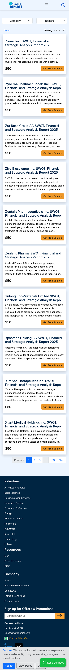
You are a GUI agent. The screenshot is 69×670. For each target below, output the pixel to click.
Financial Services (14, 518)
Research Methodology (17, 585)
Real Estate (10, 534)
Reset (7, 30)
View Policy (25, 665)
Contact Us (10, 590)
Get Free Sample (52, 68)
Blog (6, 556)
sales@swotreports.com (17, 633)
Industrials (9, 528)
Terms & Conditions (14, 595)
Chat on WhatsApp (19, 638)
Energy (8, 513)
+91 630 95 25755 (13, 627)
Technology (10, 539)
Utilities (8, 544)
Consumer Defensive (15, 508)
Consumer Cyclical (14, 503)
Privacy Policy (11, 601)
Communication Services (17, 498)
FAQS (7, 566)
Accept (9, 665)
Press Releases (12, 561)
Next (61, 460)
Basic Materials (12, 492)
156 (53, 460)
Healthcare (10, 523)
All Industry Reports (14, 487)
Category (15, 20)
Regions (50, 20)
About (7, 580)
